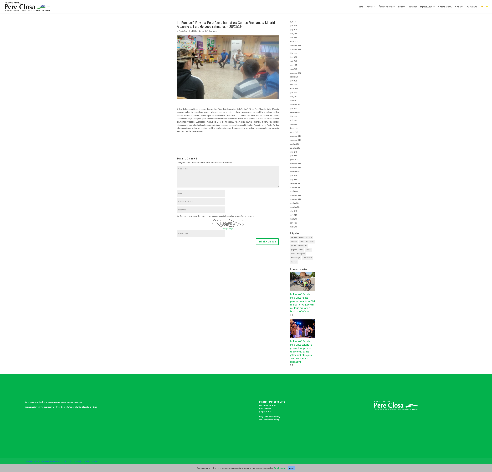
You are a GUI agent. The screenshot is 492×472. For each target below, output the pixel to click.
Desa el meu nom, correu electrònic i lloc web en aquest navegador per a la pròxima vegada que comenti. (217, 216)
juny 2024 (293, 81)
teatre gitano (301, 254)
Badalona (294, 237)
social (293, 254)
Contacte (459, 7)
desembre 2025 (295, 45)
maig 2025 (293, 61)
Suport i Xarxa (426, 7)
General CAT (203, 31)
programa (294, 250)
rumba (301, 250)
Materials (413, 7)
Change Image (228, 228)
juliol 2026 (293, 25)
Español (95, 461)
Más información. (280, 468)
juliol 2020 (293, 116)
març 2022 (293, 100)
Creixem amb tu (445, 7)
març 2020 (293, 124)
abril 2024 (293, 85)
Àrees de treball (385, 7)
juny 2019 (293, 156)
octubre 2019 (294, 144)
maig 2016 (293, 219)
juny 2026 (293, 29)
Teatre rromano (307, 258)
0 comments (213, 31)
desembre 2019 (295, 136)
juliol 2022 (293, 93)
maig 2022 (293, 96)
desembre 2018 (295, 164)
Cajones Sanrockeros (305, 237)
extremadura (310, 242)
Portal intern (472, 7)
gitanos (293, 246)
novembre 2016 (295, 199)
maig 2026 (293, 33)
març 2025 (293, 69)
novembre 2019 (295, 140)
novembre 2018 (295, 168)
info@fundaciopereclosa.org (269, 417)
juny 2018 (293, 179)
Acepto (291, 468)
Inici (361, 7)
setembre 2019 (295, 148)
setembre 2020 (295, 112)
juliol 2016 (293, 211)
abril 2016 (293, 223)
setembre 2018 (295, 171)
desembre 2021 (295, 104)
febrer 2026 (294, 41)
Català (86, 461)
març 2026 (293, 37)
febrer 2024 (294, 89)
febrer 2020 (294, 128)
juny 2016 (293, 215)
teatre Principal (295, 258)
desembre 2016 (295, 195)
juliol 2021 (293, 108)
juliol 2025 (293, 53)
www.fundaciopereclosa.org (269, 420)
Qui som (369, 7)
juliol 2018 (293, 175)
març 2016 (293, 227)
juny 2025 (293, 57)
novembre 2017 (295, 187)
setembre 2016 (295, 207)
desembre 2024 (295, 73)
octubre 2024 (294, 77)
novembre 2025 (295, 49)
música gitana (302, 246)
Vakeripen (294, 262)
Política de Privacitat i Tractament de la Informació (42, 461)
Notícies (401, 7)
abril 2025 (293, 65)
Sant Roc (308, 250)
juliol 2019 (293, 152)
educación (294, 242)
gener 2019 (294, 160)
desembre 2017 (295, 183)
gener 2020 (294, 132)
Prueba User (183, 31)
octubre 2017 (294, 191)
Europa (302, 242)
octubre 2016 (294, 203)
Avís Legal (67, 461)
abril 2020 (293, 120)
